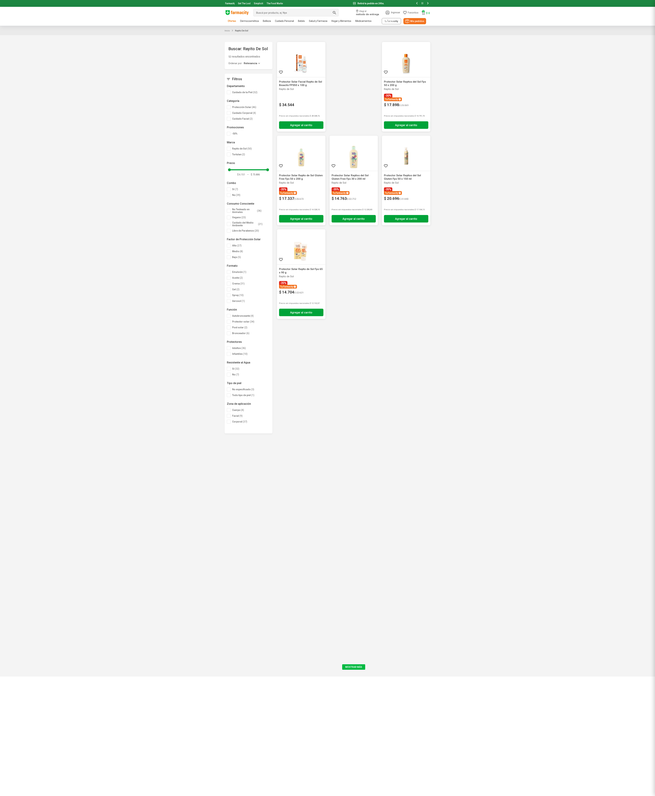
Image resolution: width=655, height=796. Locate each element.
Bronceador (240, 333)
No (236, 195)
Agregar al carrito (301, 125)
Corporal (239, 421)
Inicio (227, 30)
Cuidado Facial (242, 118)
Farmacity (230, 3)
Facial (237, 415)
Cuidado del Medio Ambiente (247, 224)
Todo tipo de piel (243, 395)
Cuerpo (238, 410)
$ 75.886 (253, 174)
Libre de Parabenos (245, 230)
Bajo (236, 257)
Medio (237, 251)
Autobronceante (243, 315)
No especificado (243, 389)
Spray (238, 295)
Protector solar (243, 321)
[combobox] (296, 12)
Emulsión (239, 272)
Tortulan (238, 154)
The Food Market (275, 3)
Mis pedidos (417, 21)
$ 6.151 (241, 174)
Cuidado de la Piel (244, 92)
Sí (235, 189)
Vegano (239, 217)
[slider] (327, 3)
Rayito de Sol (241, 30)
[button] (417, 3)
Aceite (237, 277)
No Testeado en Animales (246, 210)
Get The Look (244, 3)
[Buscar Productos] (334, 12)
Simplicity (258, 3)
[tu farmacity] (391, 21)
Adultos (239, 348)
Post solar (239, 327)
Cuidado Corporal (244, 113)
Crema (238, 283)
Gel (235, 289)
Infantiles (240, 354)
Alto (237, 245)
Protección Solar (244, 107)
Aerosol (238, 301)
